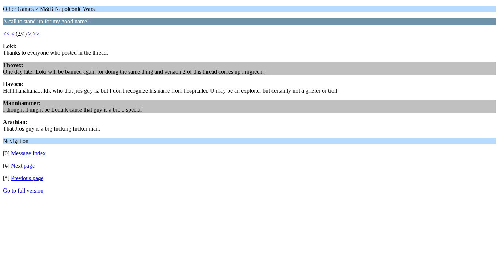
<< (6, 34)
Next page (23, 166)
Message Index (28, 153)
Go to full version (23, 190)
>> (36, 34)
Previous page (27, 178)
